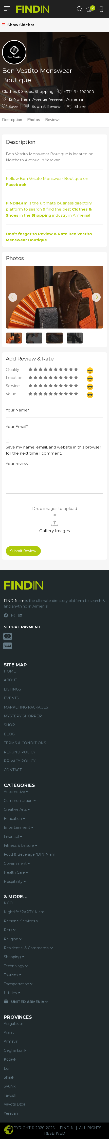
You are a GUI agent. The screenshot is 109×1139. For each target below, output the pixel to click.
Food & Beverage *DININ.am (29, 854)
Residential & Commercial (27, 948)
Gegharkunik (15, 1050)
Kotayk (10, 1059)
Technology (14, 966)
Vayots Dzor (14, 1104)
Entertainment (17, 827)
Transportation (17, 984)
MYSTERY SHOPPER (23, 716)
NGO (8, 903)
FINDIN (67, 1128)
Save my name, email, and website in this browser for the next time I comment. (53, 450)
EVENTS (11, 698)
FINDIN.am (17, 203)
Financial (12, 836)
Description (12, 120)
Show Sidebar (20, 25)
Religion (11, 939)
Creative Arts (16, 809)
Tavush (10, 1095)
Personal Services (20, 921)
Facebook (16, 184)
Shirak (9, 1077)
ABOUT (10, 680)
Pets (8, 930)
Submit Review (46, 106)
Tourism (11, 975)
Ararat (9, 1032)
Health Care (15, 872)
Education (13, 818)
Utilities (11, 993)
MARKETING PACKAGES (26, 707)
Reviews (53, 120)
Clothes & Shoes (17, 91)
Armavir (10, 1041)
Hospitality (14, 881)
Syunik (9, 1086)
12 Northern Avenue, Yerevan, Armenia (46, 99)
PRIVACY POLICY (19, 761)
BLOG (9, 734)
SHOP (9, 725)
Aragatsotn (13, 1023)
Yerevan (11, 1113)
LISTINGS (12, 689)
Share (80, 106)
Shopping (44, 91)
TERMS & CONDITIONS (25, 743)
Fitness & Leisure (19, 845)
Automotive (15, 791)
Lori (7, 1068)
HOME (10, 671)
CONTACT (13, 770)
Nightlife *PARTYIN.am (24, 912)
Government (16, 863)
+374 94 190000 (79, 91)
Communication (18, 800)
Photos (33, 120)
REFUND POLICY (19, 752)
